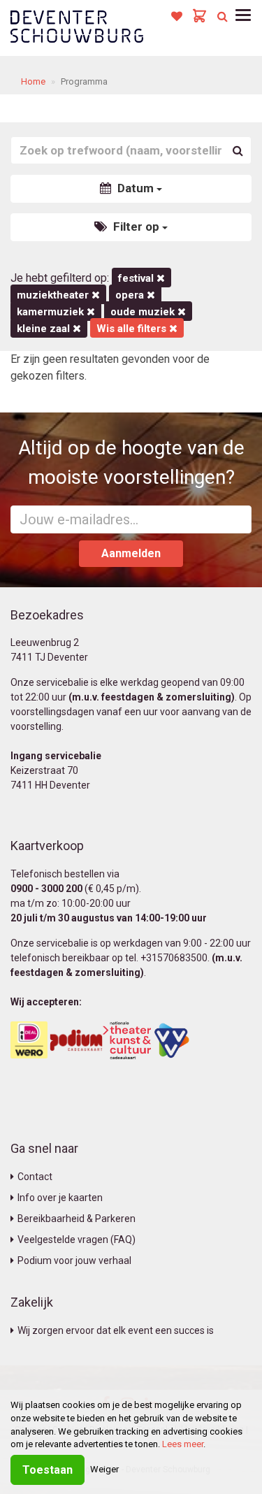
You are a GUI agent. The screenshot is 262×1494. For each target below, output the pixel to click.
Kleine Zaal (45, 328)
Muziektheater (54, 295)
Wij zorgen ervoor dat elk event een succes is (115, 1330)
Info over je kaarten (60, 1197)
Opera (131, 295)
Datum (136, 188)
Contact (34, 1176)
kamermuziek (52, 312)
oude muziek (143, 312)
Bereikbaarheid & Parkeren (76, 1218)
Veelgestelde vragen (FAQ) (76, 1239)
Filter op (136, 227)
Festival (137, 278)
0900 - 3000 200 (46, 888)
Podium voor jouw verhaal (74, 1260)
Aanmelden (131, 553)
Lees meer (182, 1444)
